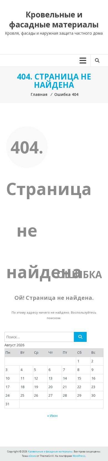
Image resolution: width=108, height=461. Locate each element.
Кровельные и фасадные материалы (54, 19)
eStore (32, 456)
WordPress (79, 456)
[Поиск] (80, 337)
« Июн (52, 415)
